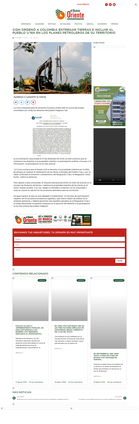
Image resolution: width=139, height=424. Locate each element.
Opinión (114, 24)
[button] (135, 4)
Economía (102, 24)
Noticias (52, 24)
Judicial (90, 24)
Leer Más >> (20, 353)
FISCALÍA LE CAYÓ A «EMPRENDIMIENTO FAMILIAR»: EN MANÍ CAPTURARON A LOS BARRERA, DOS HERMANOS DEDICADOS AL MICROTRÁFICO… (30, 330)
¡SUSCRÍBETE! (83, 4)
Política (78, 24)
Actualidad (65, 24)
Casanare (39, 24)
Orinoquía (26, 24)
